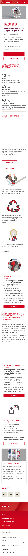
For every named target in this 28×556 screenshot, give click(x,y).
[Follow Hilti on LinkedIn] (10, 552)
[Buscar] (24, 2)
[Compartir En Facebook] (4, 494)
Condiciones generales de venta (9, 537)
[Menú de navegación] (2, 2)
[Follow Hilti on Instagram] (7, 552)
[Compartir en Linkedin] (10, 494)
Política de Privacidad (7, 535)
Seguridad (4, 540)
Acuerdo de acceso (6, 532)
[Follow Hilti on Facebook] (3, 552)
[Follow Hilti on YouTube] (14, 552)
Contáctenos (5, 251)
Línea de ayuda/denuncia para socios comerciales (13, 542)
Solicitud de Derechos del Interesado (10, 545)
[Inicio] (8, 2)
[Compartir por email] (17, 494)
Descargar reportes (8, 483)
